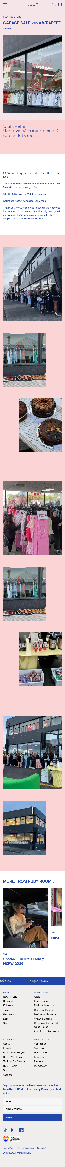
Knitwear (8, 1005)
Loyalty (7, 1048)
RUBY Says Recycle (14, 1052)
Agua (37, 996)
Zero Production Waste (47, 1031)
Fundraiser (21, 200)
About (6, 1043)
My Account (40, 1065)
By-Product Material (45, 1014)
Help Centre (41, 1052)
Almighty (45, 214)
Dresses (8, 1001)
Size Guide (40, 1048)
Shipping (39, 1056)
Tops (6, 1009)
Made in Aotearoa (44, 1005)
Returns (38, 1061)
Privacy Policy (8, 1148)
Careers (7, 1074)
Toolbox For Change (14, 1061)
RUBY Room (10, 1065)
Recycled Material (44, 1009)
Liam (5, 1018)
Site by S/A (41, 1148)
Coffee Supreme (28, 214)
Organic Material (43, 1018)
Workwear (9, 1014)
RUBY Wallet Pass (13, 1056)
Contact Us (40, 1043)
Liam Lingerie (41, 1001)
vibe (19, 17)
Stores (7, 1070)
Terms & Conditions (26, 1148)
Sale (5, 1023)
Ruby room (9, 17)
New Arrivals (10, 996)
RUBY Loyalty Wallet (22, 194)
